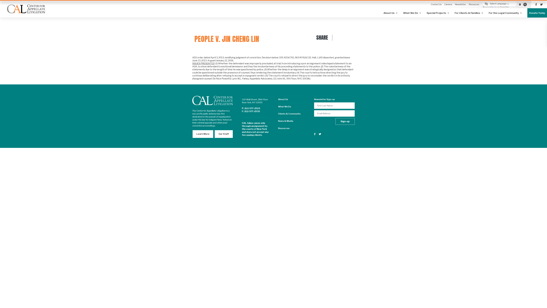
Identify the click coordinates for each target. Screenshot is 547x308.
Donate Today (537, 13)
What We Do (284, 106)
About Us (283, 99)
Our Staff (224, 134)
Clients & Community (289, 114)
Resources (284, 128)
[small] (536, 4)
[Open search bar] (525, 4)
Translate (504, 7)
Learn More (202, 134)
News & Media (285, 121)
